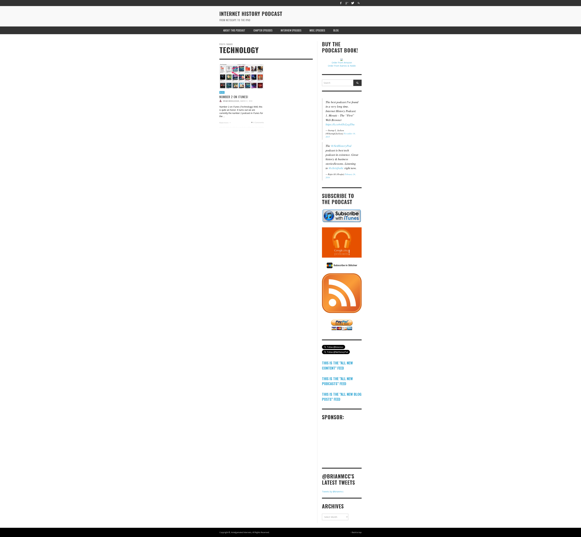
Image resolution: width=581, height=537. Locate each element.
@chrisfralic (336, 168)
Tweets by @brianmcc (333, 491)
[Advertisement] (344, 443)
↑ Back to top (356, 532)
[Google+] (347, 3)
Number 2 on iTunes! (233, 97)
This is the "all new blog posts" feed (341, 396)
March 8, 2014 (246, 101)
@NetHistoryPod (341, 146)
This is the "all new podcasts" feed (337, 381)
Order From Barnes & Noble (342, 65)
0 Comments (258, 122)
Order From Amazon (342, 62)
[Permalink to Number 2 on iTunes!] (241, 76)
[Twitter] (352, 3)
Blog (222, 92)
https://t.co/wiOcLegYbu (340, 124)
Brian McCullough (231, 101)
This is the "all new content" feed (337, 365)
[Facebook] (341, 3)
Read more (224, 123)
